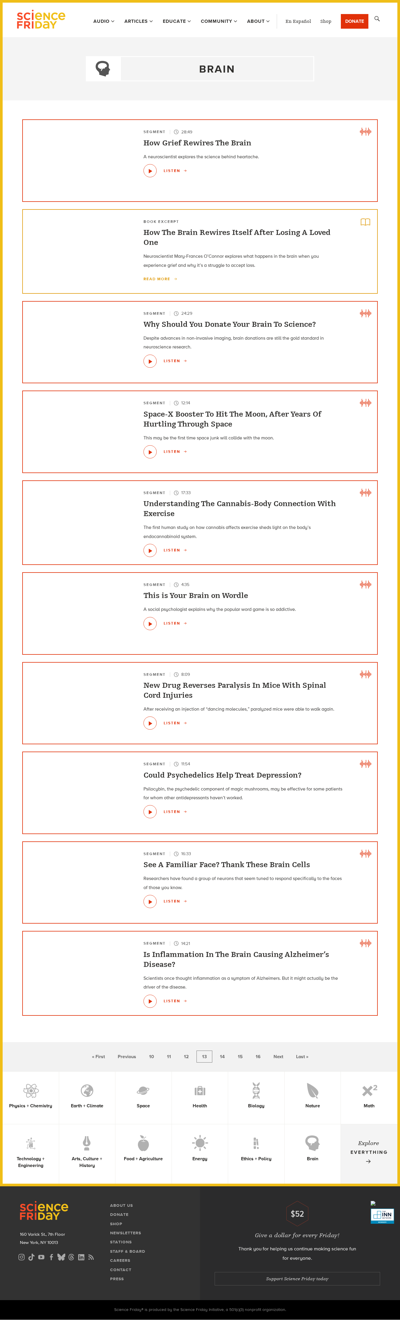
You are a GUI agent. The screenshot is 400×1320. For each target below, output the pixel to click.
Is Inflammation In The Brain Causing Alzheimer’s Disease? (236, 959)
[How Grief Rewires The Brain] (150, 170)
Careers (120, 1260)
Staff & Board (127, 1251)
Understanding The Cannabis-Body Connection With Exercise (239, 508)
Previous (127, 1056)
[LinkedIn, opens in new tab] (81, 1256)
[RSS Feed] (91, 1256)
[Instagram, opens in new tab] (21, 1256)
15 (240, 1056)
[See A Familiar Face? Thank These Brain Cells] (150, 901)
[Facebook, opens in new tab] (51, 1256)
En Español (298, 21)
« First (98, 1056)
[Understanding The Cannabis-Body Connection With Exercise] (150, 550)
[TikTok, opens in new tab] (31, 1256)
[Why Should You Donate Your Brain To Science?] (150, 361)
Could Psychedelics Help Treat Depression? (222, 775)
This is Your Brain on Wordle (195, 595)
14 (222, 1056)
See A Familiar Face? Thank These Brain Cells (226, 864)
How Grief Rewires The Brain (197, 143)
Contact (120, 1269)
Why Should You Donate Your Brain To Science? (229, 324)
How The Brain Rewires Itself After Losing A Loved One (237, 237)
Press (117, 1278)
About (256, 21)
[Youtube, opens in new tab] (41, 1256)
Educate (174, 21)
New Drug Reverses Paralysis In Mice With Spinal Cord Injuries (234, 690)
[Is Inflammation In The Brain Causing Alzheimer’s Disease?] (150, 1001)
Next (278, 1056)
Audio (101, 21)
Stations (121, 1242)
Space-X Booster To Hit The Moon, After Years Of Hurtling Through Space (232, 419)
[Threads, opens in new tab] (71, 1256)
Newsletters (125, 1232)
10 (151, 1056)
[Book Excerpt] (365, 221)
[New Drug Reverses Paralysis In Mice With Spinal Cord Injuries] (150, 723)
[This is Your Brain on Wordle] (150, 623)
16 (258, 1056)
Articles (136, 21)
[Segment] (365, 131)
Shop (325, 21)
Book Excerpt (161, 221)
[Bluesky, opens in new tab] (61, 1256)
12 (186, 1056)
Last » (302, 1056)
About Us (121, 1205)
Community (216, 21)
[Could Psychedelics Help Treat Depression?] (150, 811)
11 (169, 1056)
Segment (154, 132)
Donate (354, 21)
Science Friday (41, 20)
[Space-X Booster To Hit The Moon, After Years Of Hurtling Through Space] (150, 451)
